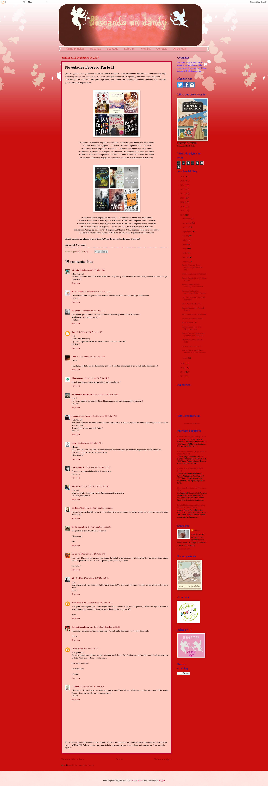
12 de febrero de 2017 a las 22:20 (97, 467)
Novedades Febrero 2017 (191, 346)
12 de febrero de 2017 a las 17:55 (104, 416)
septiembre (187, 231)
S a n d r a (76, 553)
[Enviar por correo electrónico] (95, 251)
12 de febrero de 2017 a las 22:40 (96, 486)
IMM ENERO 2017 (189, 322)
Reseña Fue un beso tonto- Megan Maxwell (192, 327)
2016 (182, 363)
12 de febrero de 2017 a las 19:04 (89, 443)
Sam (74, 332)
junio (185, 244)
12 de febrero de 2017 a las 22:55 (100, 507)
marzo (185, 257)
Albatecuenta (77, 378)
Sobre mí (129, 48)
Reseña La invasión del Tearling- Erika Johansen (192, 285)
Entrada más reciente (72, 759)
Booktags (112, 48)
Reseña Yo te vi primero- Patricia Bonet (190, 469)
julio (185, 240)
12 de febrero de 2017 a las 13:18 (89, 332)
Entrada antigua (163, 759)
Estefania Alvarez (79, 507)
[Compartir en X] (101, 251)
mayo (185, 248)
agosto (185, 235)
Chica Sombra (78, 467)
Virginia (75, 270)
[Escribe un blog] (98, 251)
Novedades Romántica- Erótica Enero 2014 (191, 488)
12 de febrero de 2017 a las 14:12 (96, 378)
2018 (182, 210)
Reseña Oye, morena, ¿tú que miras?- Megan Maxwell (191, 452)
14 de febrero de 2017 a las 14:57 (86, 648)
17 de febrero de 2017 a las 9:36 (92, 686)
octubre (186, 227)
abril (185, 252)
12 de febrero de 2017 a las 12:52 (93, 310)
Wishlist (146, 48)
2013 (182, 376)
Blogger (162, 780)
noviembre (187, 223)
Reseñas (95, 48)
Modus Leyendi (78, 526)
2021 (182, 198)
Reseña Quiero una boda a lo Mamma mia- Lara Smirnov (194, 351)
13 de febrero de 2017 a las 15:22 (107, 627)
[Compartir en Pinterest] (106, 251)
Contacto (162, 48)
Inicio (119, 759)
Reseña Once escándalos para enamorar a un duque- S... (193, 334)
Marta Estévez (78, 291)
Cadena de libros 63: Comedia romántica (193, 298)
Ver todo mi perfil (184, 548)
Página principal (74, 48)
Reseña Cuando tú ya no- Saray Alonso (194, 279)
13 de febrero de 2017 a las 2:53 (96, 578)
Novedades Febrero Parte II (192, 318)
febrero (186, 261)
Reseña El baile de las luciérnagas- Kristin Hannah (194, 292)
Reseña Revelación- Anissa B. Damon (193, 309)
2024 (182, 185)
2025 (182, 180)
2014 (182, 372)
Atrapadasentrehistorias (82, 394)
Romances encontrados (81, 416)
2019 (182, 206)
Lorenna (75, 686)
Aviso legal (179, 48)
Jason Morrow (136, 780)
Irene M (75, 356)
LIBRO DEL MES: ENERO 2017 (192, 340)
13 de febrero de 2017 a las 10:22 (99, 602)
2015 (182, 367)
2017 (182, 215)
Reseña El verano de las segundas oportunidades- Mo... (192, 267)
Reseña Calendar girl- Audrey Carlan (191, 436)
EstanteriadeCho (79, 602)
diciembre (187, 218)
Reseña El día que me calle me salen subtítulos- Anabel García (191, 506)
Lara (74, 443)
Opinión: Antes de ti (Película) (194, 273)
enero (185, 358)
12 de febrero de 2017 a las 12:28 (92, 270)
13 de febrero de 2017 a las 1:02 (93, 553)
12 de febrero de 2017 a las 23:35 (98, 526)
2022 (182, 193)
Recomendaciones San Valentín (194, 314)
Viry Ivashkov (77, 578)
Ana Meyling (77, 486)
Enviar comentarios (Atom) (83, 765)
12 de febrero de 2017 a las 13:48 (92, 356)
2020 (182, 202)
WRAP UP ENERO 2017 (191, 303)
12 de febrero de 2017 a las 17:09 (105, 394)
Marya (197, 530)
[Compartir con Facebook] (103, 251)
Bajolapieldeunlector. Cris (82, 627)
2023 (182, 189)
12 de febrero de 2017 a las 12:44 (97, 291)
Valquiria (76, 310)
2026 (182, 176)
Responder (76, 283)
